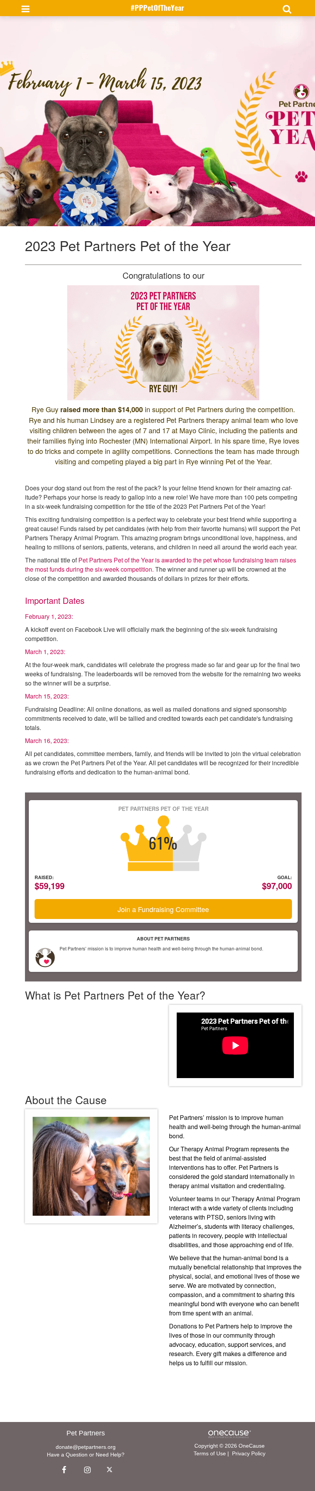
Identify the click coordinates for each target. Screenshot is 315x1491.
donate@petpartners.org (86, 1447)
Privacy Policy (248, 1453)
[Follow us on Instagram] (85, 1470)
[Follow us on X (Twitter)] (110, 1470)
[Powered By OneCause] (229, 1433)
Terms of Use (210, 1453)
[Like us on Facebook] (63, 1470)
